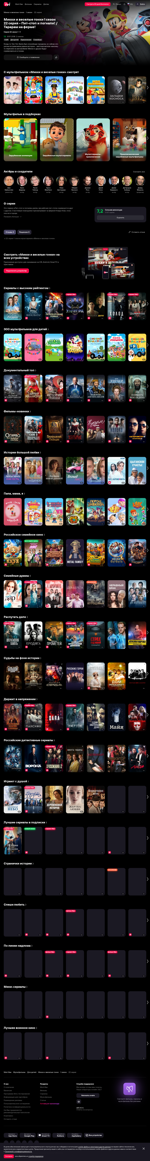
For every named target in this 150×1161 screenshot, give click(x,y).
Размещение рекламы (13, 1100)
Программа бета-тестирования (17, 1094)
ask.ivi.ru (80, 1108)
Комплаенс (8, 1116)
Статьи (43, 1100)
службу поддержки (35, 1156)
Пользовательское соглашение (17, 1104)
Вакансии (8, 1090)
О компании (9, 1087)
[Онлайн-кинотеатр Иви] (7, 4)
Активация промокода (49, 1104)
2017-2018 (11, 36)
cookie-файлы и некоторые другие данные (94, 1147)
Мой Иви (44, 1087)
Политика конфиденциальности (17, 1107)
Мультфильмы (46, 1097)
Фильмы (43, 1090)
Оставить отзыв (10, 1119)
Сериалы (43, 1094)
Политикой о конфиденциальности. (18, 1151)
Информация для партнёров (15, 1097)
